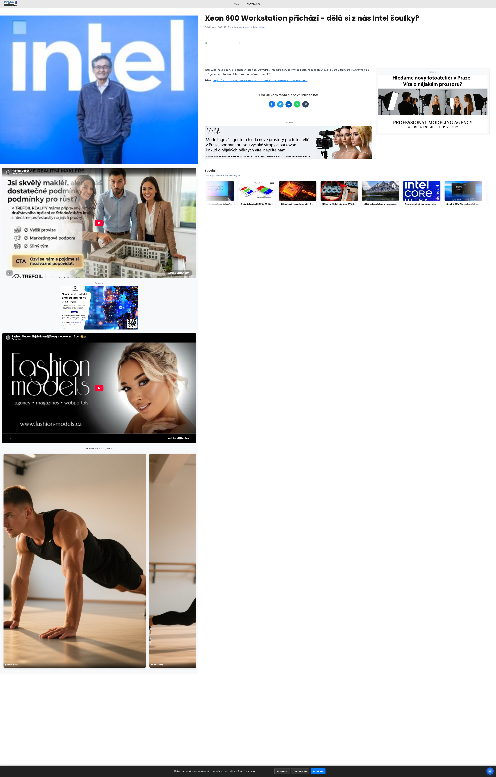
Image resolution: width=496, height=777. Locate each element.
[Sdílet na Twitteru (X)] (280, 104)
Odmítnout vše (300, 771)
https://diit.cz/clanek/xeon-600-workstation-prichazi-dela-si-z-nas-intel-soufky (260, 80)
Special (246, 27)
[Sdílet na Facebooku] (272, 104)
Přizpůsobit (282, 771)
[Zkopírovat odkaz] (305, 104)
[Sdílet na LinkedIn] (288, 104)
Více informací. (250, 771)
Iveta (262, 27)
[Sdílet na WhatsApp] (297, 104)
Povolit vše (318, 771)
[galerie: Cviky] (74, 561)
